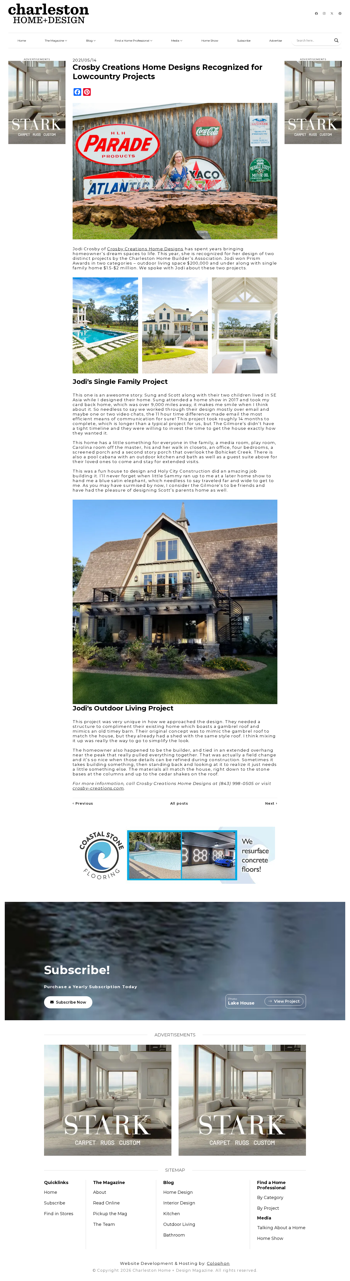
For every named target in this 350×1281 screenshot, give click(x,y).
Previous (83, 803)
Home (22, 40)
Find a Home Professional (132, 40)
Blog (89, 40)
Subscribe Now (71, 1002)
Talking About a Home (281, 1227)
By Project (268, 1208)
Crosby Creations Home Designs (145, 249)
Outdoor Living (179, 1224)
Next (271, 803)
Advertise (275, 40)
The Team (104, 1224)
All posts (179, 803)
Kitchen (171, 1213)
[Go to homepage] (48, 13)
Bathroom (174, 1235)
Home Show (209, 40)
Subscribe (243, 40)
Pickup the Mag (110, 1213)
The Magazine (55, 40)
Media (175, 40)
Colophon (218, 1263)
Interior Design (179, 1203)
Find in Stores (58, 1213)
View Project (287, 1001)
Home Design (178, 1192)
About (99, 1192)
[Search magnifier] (336, 40)
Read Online (106, 1203)
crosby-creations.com (98, 788)
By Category (270, 1197)
